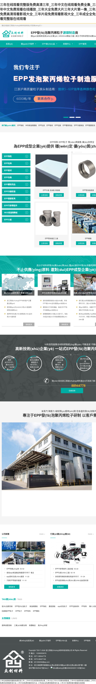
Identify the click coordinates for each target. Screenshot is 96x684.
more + (42, 534)
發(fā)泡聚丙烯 (7, 606)
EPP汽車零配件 (10, 205)
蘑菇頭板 (52, 606)
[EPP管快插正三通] (51, 219)
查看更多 (12, 587)
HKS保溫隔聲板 (31, 125)
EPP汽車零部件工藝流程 (64, 569)
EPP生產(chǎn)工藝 (62, 572)
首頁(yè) (9, 43)
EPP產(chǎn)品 (48, 43)
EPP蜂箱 (88, 238)
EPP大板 (8, 219)
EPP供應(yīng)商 (13, 569)
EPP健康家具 (90, 125)
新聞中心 (67, 43)
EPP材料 (27, 611)
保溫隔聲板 (34, 606)
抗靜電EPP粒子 (7, 611)
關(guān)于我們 (27, 43)
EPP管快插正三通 (51, 238)
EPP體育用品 (67, 125)
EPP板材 (49, 125)
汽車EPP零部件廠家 (14, 580)
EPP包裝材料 (74, 606)
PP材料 (84, 606)
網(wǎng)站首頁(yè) (26, 640)
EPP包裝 (58, 125)
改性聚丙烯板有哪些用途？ (67, 576)
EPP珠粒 (20, 125)
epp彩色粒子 (62, 606)
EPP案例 (82, 43)
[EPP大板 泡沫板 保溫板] (51, 170)
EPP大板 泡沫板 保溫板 (51, 190)
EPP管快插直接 (88, 190)
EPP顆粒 (36, 611)
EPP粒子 (18, 611)
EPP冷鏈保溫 (79, 125)
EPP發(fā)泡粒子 (21, 606)
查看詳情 (58, 195)
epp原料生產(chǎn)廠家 (15, 576)
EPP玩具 (41, 125)
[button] (65, 117)
